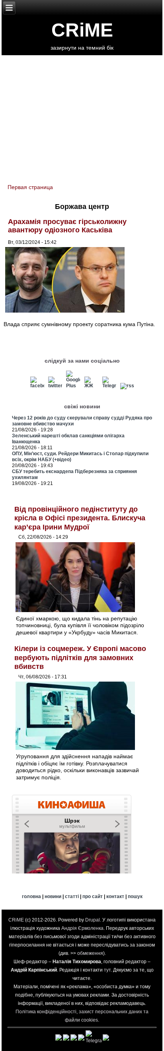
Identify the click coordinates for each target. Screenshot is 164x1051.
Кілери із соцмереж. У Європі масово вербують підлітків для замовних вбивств (80, 657)
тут (107, 970)
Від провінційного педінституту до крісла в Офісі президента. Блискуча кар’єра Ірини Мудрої (79, 518)
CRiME (82, 30)
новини (53, 896)
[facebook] (37, 385)
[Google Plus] (73, 385)
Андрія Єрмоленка (82, 928)
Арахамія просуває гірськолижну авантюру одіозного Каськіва (67, 226)
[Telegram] (109, 385)
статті (72, 896)
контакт (115, 896)
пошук (135, 896)
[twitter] (55, 385)
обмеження (90, 953)
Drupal (92, 920)
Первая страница (30, 187)
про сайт (92, 896)
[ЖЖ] (91, 385)
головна (31, 896)
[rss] (127, 385)
